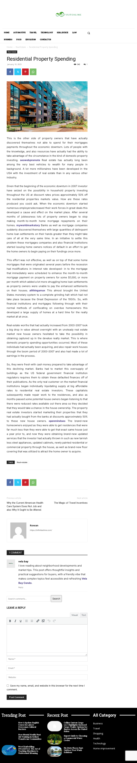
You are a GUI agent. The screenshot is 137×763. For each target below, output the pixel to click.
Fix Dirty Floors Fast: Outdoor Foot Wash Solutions (73, 750)
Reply (20, 587)
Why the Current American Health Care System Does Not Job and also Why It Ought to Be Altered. (25, 506)
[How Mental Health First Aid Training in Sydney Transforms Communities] (9, 738)
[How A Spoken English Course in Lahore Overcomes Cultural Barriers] (9, 726)
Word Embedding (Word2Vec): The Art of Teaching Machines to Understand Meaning (29, 750)
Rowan (34, 525)
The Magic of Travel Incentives (71, 502)
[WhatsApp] (33, 71)
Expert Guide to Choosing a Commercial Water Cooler (75, 738)
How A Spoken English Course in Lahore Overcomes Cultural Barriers (28, 726)
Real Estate (21, 47)
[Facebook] (10, 71)
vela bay (23, 561)
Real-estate (22, 462)
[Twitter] (17, 71)
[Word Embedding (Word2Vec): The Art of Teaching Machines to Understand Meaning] (9, 750)
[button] (89, 33)
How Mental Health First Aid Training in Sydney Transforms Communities (29, 737)
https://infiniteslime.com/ (41, 530)
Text (84, 615)
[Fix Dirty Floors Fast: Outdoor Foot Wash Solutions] (54, 751)
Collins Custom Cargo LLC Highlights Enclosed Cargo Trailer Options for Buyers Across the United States (75, 727)
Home (10, 47)
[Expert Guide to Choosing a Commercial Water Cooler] (54, 739)
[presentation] (10, 621)
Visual (75, 615)
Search (56, 598)
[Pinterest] (25, 71)
